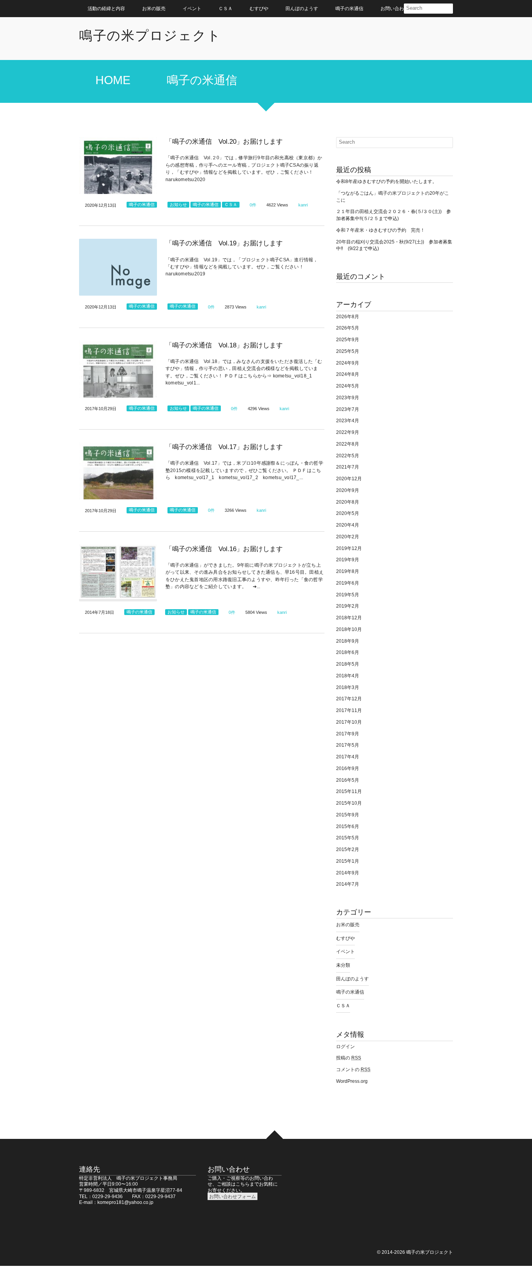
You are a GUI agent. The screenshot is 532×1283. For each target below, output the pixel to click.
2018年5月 (347, 664)
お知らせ (178, 204)
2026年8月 (347, 316)
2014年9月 (347, 873)
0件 (253, 205)
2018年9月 (347, 641)
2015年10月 (349, 803)
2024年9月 (347, 363)
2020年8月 (347, 502)
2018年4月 (347, 676)
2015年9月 (347, 815)
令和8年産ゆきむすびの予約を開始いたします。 (386, 181)
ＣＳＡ (225, 8)
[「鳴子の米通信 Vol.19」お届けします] (118, 267)
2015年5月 (347, 838)
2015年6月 (347, 826)
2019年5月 (347, 594)
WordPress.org (352, 1081)
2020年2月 (347, 536)
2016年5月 (347, 780)
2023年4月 (347, 420)
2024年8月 (347, 374)
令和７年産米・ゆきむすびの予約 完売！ (380, 230)
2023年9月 (347, 397)
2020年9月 (347, 490)
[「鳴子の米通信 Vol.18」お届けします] (118, 369)
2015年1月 (347, 861)
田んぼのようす (301, 8)
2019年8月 (347, 571)
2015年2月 (347, 849)
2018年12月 (349, 617)
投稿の (348, 1058)
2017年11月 (349, 710)
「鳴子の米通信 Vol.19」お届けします (224, 243)
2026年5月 (347, 328)
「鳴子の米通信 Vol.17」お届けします (224, 447)
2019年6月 (347, 583)
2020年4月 (347, 525)
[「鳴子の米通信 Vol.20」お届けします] (118, 165)
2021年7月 (347, 467)
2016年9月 (347, 768)
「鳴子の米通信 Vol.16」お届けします (224, 549)
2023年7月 (347, 409)
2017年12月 (349, 698)
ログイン (345, 1046)
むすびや (259, 8)
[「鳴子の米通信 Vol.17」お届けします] (118, 470)
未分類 (343, 965)
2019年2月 (347, 606)
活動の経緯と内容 (106, 8)
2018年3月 (347, 687)
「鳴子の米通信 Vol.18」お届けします (224, 345)
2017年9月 (347, 734)
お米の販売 (154, 8)
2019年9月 (347, 559)
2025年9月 (347, 339)
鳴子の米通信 (349, 8)
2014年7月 (347, 884)
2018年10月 (349, 629)
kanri (303, 205)
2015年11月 (349, 791)
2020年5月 (347, 513)
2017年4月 (347, 757)
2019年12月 (349, 548)
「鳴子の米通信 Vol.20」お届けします (224, 141)
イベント (192, 8)
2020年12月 (349, 478)
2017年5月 (347, 745)
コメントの (353, 1069)
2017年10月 (349, 722)
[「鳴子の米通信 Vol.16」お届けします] (118, 573)
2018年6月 (347, 652)
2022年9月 (347, 432)
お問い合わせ (395, 8)
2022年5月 (347, 455)
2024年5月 (347, 386)
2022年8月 (347, 444)
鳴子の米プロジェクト (150, 35)
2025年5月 (347, 351)
